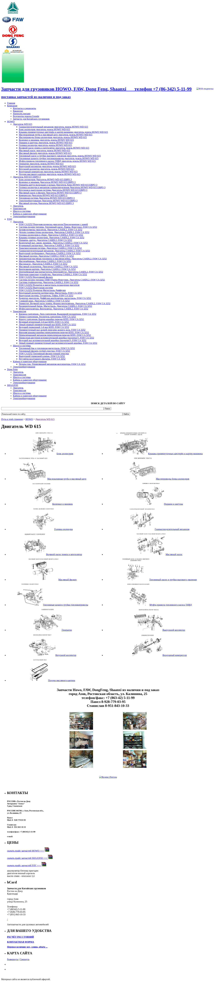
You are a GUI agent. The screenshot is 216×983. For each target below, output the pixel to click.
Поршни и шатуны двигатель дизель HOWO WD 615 (45, 142)
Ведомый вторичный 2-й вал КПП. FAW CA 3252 (44, 322)
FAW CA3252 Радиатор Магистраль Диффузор (42, 290)
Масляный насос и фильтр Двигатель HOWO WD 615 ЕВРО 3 (50, 192)
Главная (11, 103)
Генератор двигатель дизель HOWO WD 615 (41, 163)
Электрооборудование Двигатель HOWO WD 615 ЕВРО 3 (48, 200)
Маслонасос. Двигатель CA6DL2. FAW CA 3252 (43, 264)
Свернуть (24, 959)
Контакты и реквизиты (24, 108)
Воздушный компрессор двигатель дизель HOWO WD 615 (48, 171)
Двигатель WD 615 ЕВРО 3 (27, 177)
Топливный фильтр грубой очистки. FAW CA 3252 (44, 351)
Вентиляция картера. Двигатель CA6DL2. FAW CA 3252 (47, 269)
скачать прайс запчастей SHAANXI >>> (27, 858)
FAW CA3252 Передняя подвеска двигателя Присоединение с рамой (53, 224)
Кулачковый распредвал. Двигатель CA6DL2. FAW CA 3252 (49, 245)
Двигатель (18, 206)
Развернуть (12, 959)
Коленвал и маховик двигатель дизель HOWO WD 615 (46, 140)
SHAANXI (12, 385)
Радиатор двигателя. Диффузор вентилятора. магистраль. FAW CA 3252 (55, 298)
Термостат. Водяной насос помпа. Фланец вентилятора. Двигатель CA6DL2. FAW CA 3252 (64, 303)
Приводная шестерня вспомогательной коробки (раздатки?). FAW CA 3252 (56, 338)
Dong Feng (12, 369)
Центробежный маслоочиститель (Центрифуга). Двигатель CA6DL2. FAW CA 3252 (61, 272)
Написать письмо (21, 113)
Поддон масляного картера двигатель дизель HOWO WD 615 (49, 174)
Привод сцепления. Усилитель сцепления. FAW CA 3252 (47, 316)
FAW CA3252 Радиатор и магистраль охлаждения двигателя (49, 285)
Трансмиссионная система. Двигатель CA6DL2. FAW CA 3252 (50, 248)
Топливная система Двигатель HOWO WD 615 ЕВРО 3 (46, 198)
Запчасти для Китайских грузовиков (31, 119)
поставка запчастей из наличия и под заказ (36, 97)
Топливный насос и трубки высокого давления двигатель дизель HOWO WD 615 (60, 156)
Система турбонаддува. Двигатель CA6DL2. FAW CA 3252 (48, 282)
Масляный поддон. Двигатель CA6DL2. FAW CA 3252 (46, 256)
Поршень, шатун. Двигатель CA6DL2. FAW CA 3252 (45, 240)
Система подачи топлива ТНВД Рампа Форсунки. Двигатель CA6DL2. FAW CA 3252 (62, 279)
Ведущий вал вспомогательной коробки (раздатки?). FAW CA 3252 (52, 340)
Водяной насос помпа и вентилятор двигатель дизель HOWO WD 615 (54, 148)
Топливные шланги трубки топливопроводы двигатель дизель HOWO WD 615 (58, 158)
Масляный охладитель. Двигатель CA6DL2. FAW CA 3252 (48, 266)
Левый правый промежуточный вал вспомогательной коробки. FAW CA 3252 (58, 343)
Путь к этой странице (12, 419)
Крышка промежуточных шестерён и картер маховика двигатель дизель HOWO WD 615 (63, 132)
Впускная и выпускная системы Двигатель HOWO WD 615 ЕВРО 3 (53, 190)
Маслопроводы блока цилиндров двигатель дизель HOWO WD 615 (53, 137)
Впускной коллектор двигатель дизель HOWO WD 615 (46, 169)
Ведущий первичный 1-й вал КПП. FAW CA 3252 (44, 327)
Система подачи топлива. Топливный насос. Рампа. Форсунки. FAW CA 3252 (58, 227)
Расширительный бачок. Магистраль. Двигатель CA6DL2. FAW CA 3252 (55, 306)
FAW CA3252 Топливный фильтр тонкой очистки (44, 353)
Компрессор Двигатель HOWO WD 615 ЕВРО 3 (43, 195)
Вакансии (18, 111)
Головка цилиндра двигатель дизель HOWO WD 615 (45, 145)
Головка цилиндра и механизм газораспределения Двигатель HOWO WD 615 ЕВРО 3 (62, 187)
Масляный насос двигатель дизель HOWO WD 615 (44, 150)
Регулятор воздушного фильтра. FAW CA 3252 (42, 359)
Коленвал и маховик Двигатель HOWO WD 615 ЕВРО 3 (47, 182)
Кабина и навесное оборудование (30, 214)
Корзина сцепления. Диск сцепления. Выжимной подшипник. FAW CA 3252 (57, 314)
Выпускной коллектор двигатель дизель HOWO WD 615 (47, 166)
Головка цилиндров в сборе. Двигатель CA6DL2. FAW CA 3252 (51, 235)
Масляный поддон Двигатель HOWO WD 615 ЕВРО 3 (46, 203)
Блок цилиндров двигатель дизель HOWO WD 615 (44, 129)
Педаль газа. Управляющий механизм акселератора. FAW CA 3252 (52, 364)
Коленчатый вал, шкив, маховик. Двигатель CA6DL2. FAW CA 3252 (53, 243)
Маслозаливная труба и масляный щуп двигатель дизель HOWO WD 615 (55, 134)
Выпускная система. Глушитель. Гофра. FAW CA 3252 (46, 295)
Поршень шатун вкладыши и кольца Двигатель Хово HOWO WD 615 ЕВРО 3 (58, 185)
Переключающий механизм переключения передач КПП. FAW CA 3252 (55, 335)
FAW (9, 219)
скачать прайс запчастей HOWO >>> (26, 851)
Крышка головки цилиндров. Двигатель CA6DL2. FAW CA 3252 (51, 237)
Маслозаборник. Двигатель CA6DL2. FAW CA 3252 (45, 261)
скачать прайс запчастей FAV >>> (24, 865)
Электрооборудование (24, 216)
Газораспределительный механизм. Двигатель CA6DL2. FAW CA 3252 (54, 250)
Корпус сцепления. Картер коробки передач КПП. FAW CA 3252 (51, 319)
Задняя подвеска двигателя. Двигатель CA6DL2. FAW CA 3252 (50, 229)
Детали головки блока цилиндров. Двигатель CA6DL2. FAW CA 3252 (54, 232)
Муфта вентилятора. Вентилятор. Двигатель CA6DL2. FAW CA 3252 (53, 308)
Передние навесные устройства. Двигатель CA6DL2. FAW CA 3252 (53, 274)
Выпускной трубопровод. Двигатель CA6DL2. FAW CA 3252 (50, 253)
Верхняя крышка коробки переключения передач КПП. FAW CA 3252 (54, 332)
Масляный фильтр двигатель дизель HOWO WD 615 (45, 153)
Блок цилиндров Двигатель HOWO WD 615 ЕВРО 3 (45, 179)
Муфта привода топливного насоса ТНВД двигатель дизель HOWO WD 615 (57, 161)
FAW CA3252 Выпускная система (36, 287)
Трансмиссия (19, 208)
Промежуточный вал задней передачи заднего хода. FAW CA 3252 (52, 330)
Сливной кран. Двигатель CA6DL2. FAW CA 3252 (44, 301)
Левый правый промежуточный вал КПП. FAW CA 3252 (47, 324)
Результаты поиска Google (26, 116)
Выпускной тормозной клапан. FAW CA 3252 (42, 356)
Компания (12, 105)
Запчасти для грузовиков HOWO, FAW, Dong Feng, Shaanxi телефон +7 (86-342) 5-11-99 (96, 89)
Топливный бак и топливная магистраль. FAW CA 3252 (47, 348)
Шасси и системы (22, 211)
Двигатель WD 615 (22, 124)
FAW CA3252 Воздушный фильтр (36, 277)
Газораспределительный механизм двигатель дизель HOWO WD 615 (53, 127)
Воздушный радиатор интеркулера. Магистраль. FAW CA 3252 (50, 293)
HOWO (11, 121)
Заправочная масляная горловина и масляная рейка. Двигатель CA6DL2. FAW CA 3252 (63, 258)
